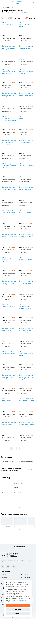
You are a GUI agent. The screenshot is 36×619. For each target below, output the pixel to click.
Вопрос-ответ (23, 574)
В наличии (16, 18)
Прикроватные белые (8, 461)
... (18, 448)
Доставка (4, 578)
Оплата (3, 574)
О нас (3, 595)
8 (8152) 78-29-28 (19, 547)
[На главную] (10, 555)
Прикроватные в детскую (26, 461)
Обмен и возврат (24, 578)
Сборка (3, 581)
